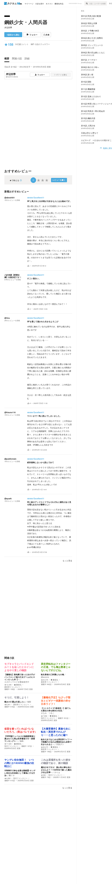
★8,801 (7, 704)
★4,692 (7, 778)
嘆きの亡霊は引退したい (14, 701)
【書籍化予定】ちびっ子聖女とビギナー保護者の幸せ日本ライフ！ (55, 700)
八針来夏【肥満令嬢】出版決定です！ (13, 276)
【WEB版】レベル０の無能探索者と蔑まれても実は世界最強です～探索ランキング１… (20, 738)
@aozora (45, 677)
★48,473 (44, 747)
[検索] (86, 3)
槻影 (29, 701)
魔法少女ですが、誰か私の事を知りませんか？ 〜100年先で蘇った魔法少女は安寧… (56, 769)
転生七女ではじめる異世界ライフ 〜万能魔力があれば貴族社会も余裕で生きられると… (56, 742)
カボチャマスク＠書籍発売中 (16, 681)
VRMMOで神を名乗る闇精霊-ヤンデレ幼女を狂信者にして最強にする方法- (19, 773)
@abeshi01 (9, 197)
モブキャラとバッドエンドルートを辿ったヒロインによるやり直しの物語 (19, 667)
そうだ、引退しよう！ (16, 697)
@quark (8, 498)
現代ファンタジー (48, 718)
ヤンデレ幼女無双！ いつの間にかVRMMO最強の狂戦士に (19, 763)
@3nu (7, 318)
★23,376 (44, 680)
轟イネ (12, 775)
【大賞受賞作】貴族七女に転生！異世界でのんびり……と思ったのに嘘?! (55, 731)
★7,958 (44, 716)
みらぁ (57, 772)
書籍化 (18, 685)
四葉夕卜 (60, 744)
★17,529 (7, 744)
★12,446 (7, 685)
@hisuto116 (10, 412)
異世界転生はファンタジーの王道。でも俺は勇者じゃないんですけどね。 (55, 667)
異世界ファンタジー (12, 687)
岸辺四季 (8, 27)
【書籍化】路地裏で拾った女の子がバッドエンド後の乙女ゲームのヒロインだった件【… (19, 677)
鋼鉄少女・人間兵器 (25, 22)
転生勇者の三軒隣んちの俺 (52, 674)
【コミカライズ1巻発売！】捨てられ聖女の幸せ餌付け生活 (56, 709)
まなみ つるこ (47, 713)
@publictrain (10, 458)
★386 (43, 775)
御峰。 (22, 741)
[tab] (7, 59)
